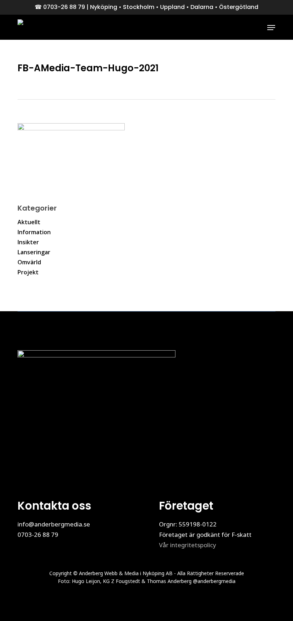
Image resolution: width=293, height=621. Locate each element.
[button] (271, 27)
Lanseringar (34, 252)
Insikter (28, 242)
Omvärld (29, 262)
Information (34, 232)
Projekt (28, 272)
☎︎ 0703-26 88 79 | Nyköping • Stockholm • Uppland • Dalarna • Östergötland (146, 7)
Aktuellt (29, 222)
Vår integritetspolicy (187, 545)
